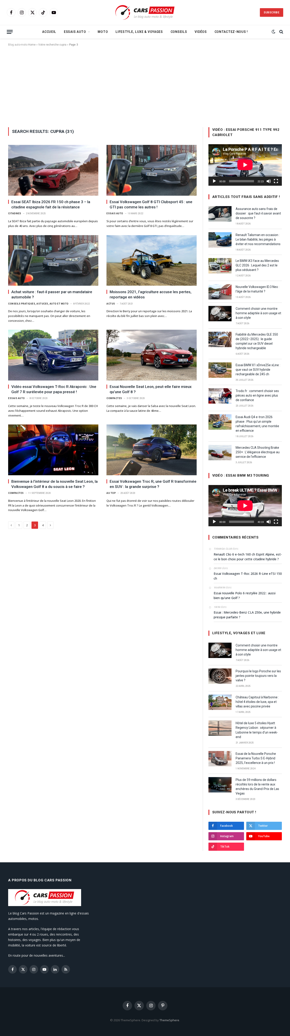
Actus (110, 303)
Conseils (179, 32)
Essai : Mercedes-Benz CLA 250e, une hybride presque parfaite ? (247, 614)
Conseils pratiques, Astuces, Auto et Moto (38, 303)
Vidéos (201, 32)
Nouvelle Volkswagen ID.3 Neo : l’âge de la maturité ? (257, 289)
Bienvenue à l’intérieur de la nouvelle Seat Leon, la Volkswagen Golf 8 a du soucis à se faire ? (54, 484)
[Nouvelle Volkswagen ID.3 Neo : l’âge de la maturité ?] (220, 292)
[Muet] (268, 181)
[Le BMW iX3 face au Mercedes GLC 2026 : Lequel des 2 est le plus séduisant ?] (220, 265)
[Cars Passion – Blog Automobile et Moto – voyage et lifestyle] (145, 12)
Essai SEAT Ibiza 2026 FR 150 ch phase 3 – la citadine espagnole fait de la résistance (50, 204)
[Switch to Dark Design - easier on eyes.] (273, 32)
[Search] (280, 32)
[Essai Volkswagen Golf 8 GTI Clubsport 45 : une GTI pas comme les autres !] (151, 170)
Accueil (49, 32)
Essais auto (75, 32)
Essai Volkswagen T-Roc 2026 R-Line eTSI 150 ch (248, 575)
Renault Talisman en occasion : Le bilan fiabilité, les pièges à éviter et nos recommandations (258, 239)
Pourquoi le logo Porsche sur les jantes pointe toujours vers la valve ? (258, 675)
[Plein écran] (276, 181)
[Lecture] (214, 181)
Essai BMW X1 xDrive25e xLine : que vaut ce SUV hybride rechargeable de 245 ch (258, 369)
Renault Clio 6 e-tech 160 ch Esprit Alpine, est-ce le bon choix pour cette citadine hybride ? (248, 556)
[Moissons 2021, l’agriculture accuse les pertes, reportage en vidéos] (151, 260)
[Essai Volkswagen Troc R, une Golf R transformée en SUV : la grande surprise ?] (151, 449)
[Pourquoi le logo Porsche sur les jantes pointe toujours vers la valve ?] (220, 676)
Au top (111, 493)
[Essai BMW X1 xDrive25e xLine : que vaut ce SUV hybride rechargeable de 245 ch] (220, 370)
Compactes (114, 398)
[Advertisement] (145, 86)
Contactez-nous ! (231, 32)
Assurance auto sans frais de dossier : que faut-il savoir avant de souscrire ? (258, 213)
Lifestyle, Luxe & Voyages (139, 32)
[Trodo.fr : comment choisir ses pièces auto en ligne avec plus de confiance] (220, 396)
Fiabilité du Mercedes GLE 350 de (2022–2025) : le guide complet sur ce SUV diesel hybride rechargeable (257, 341)
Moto (103, 32)
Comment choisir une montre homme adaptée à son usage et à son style (258, 313)
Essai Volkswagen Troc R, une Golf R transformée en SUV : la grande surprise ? (153, 484)
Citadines (14, 213)
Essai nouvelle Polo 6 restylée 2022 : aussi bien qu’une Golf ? (245, 595)
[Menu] (10, 32)
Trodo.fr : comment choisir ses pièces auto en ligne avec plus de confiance (257, 395)
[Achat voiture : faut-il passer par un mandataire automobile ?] (53, 260)
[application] (245, 164)
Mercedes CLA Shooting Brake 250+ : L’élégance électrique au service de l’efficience (258, 452)
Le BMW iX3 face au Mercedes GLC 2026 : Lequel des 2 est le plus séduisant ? (257, 265)
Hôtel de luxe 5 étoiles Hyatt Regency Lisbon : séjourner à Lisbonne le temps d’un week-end (257, 730)
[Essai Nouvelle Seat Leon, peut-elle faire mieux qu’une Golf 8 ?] (151, 355)
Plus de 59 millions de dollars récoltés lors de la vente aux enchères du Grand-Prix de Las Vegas (257, 786)
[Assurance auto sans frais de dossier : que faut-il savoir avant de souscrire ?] (220, 214)
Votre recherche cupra (52, 44)
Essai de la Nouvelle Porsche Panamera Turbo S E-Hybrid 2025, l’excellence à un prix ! (256, 758)
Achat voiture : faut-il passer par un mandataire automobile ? (51, 294)
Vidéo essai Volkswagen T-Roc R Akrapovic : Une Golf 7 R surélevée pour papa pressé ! (53, 389)
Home (32, 44)
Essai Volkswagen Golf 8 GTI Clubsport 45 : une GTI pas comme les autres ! (151, 204)
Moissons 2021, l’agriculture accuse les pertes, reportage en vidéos (150, 294)
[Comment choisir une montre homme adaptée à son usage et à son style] (220, 313)
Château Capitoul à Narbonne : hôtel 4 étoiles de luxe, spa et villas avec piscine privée (257, 701)
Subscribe (271, 12)
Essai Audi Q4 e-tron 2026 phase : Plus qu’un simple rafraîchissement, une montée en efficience (257, 423)
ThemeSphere (169, 1020)
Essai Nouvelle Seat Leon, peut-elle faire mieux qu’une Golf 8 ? (151, 389)
